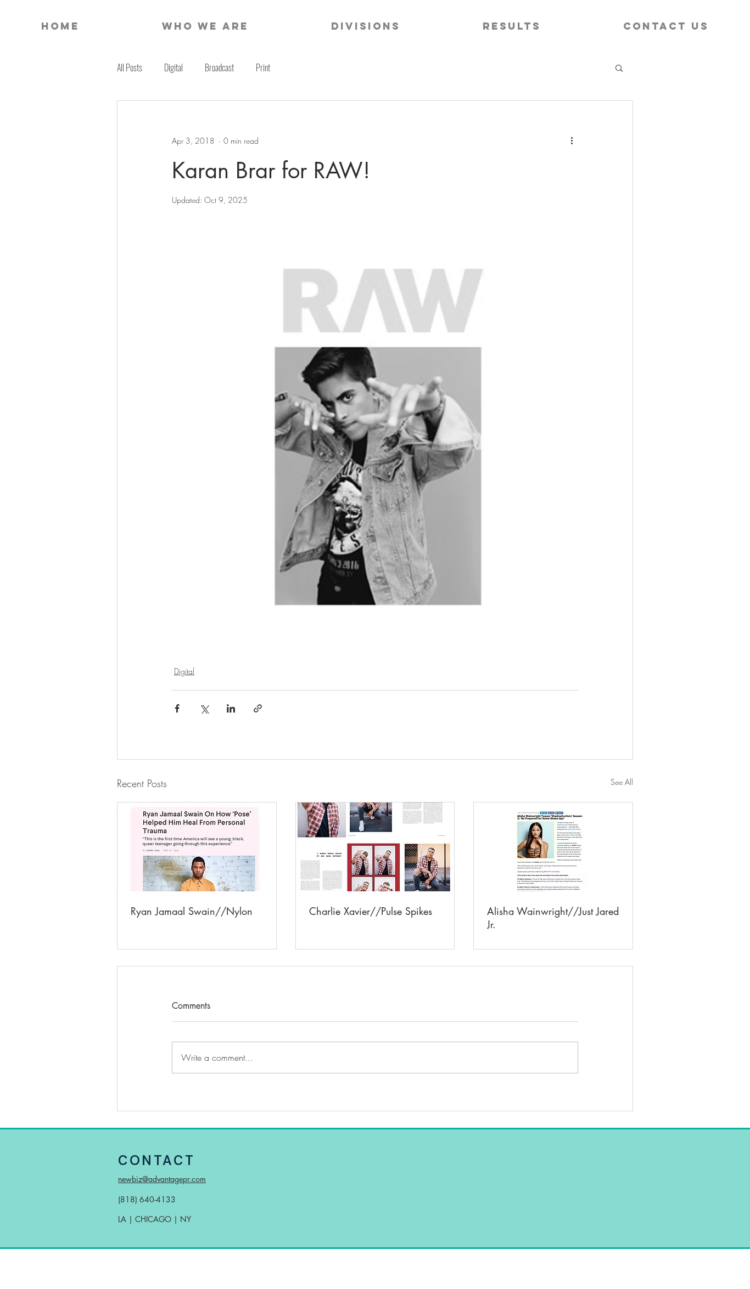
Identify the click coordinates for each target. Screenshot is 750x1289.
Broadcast (219, 67)
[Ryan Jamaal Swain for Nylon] (196, 846)
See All (622, 782)
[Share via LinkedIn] (231, 708)
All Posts (129, 67)
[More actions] (571, 140)
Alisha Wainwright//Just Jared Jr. (553, 917)
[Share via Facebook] (177, 708)
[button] (619, 67)
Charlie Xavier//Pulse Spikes (370, 911)
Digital (173, 67)
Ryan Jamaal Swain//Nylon (192, 911)
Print (263, 67)
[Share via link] (258, 708)
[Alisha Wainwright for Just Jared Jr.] (553, 846)
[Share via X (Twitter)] (204, 708)
